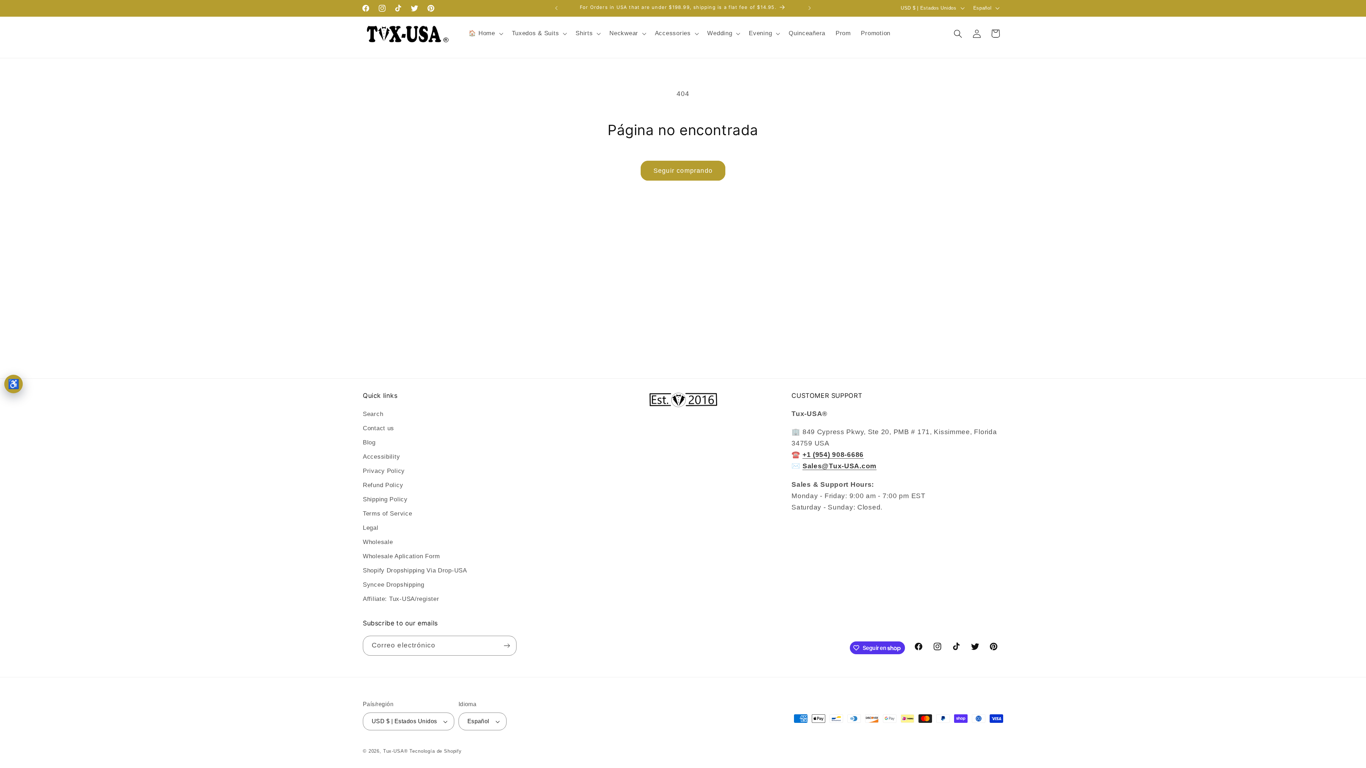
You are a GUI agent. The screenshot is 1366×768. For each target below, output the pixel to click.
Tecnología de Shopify (435, 751)
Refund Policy (383, 485)
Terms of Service (387, 513)
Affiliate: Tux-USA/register (401, 599)
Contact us (378, 428)
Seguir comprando (683, 170)
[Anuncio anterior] (556, 8)
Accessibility (381, 456)
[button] (485, 34)
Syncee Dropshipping (393, 584)
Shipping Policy (385, 499)
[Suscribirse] (506, 646)
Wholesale (378, 542)
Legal (370, 527)
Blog (369, 442)
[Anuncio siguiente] (809, 8)
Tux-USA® (395, 751)
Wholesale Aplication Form (401, 556)
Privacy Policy (384, 471)
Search (373, 414)
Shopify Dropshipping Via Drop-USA (415, 570)
